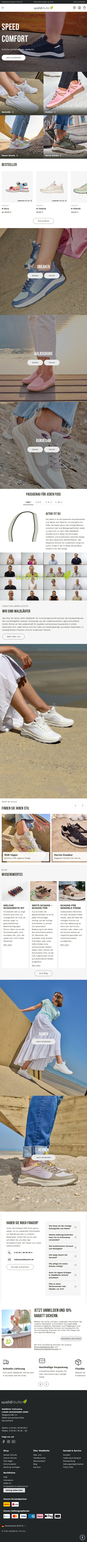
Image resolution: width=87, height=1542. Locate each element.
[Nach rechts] (82, 805)
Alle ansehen (43, 221)
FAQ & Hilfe (68, 1467)
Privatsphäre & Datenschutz (15, 1486)
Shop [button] (6, 1450)
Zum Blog (43, 973)
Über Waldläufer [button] (41, 1450)
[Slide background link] (43, 42)
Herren (52, 275)
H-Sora (5, 208)
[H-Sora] (17, 186)
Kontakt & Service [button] (72, 1450)
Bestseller (6, 112)
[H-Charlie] (51, 186)
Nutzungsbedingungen (44, 1347)
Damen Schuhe (8, 155)
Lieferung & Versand (72, 1458)
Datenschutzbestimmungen (46, 1349)
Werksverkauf (39, 1461)
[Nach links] (75, 805)
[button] (82, 1537)
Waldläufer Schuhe (17, 1531)
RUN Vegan (8, 1461)
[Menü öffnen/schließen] (2, 7)
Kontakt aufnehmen (20, 1267)
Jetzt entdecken (13, 57)
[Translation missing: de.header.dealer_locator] (74, 7)
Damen (35, 275)
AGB (5, 1477)
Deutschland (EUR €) (14, 1526)
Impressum (8, 1480)
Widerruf (7, 1483)
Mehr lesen (7, 945)
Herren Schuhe (52, 155)
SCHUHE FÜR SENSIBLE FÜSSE (70, 906)
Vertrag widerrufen (14, 1490)
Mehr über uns (13, 636)
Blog (35, 1464)
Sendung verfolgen (11, 1467)
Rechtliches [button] (9, 1472)
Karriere (36, 1467)
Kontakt (66, 1455)
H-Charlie (41, 208)
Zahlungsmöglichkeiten (73, 1464)
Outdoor (49, 112)
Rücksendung (69, 1461)
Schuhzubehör (9, 1464)
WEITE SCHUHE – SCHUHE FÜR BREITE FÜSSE (42, 908)
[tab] (28, 503)
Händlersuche (39, 1458)
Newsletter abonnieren (71, 1338)
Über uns (37, 1455)
